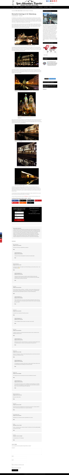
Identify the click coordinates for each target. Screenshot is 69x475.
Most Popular (28, 7)
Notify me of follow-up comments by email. (18, 464)
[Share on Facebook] (1, 234)
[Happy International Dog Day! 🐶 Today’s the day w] (44, 67)
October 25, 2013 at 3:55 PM (17, 245)
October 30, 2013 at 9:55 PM (17, 415)
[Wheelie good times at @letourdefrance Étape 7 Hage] (48, 76)
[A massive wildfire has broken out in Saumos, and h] (48, 74)
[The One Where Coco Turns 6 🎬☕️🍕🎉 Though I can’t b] (44, 76)
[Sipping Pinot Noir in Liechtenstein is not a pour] (55, 67)
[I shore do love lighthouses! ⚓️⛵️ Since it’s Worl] (44, 72)
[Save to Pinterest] (1, 241)
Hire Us (50, 7)
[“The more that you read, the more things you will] (52, 70)
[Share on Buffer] (1, 237)
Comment (13, 447)
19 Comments (20, 15)
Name (13, 456)
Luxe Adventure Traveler (29, 3)
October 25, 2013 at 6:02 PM (17, 287)
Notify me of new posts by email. (16, 467)
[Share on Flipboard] (1, 239)
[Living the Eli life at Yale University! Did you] (52, 67)
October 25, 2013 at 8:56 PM (17, 330)
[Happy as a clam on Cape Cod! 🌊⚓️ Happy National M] (44, 70)
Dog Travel (46, 7)
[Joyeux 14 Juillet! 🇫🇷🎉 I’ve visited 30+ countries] (55, 74)
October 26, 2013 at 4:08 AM (17, 373)
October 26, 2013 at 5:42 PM (18, 319)
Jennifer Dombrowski (17, 252)
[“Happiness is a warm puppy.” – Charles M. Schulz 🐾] (52, 76)
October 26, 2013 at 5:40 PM (18, 361)
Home (13, 7)
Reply (14, 249)
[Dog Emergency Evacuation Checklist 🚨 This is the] (55, 72)
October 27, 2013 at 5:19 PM (17, 404)
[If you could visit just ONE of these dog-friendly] (48, 67)
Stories (17, 7)
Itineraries (40, 7)
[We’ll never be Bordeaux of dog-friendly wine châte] (52, 72)
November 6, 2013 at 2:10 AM (17, 425)
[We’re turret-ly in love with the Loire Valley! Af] (52, 74)
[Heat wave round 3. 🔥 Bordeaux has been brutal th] (55, 76)
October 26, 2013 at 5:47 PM (18, 274)
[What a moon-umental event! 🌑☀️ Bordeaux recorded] (48, 70)
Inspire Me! (19, 220)
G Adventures (26, 196)
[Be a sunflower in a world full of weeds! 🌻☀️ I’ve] (48, 72)
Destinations (34, 7)
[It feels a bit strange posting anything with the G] (44, 74)
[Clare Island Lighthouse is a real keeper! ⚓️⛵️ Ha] (55, 70)
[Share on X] (1, 236)
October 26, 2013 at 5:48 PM (18, 253)
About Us (21, 7)
